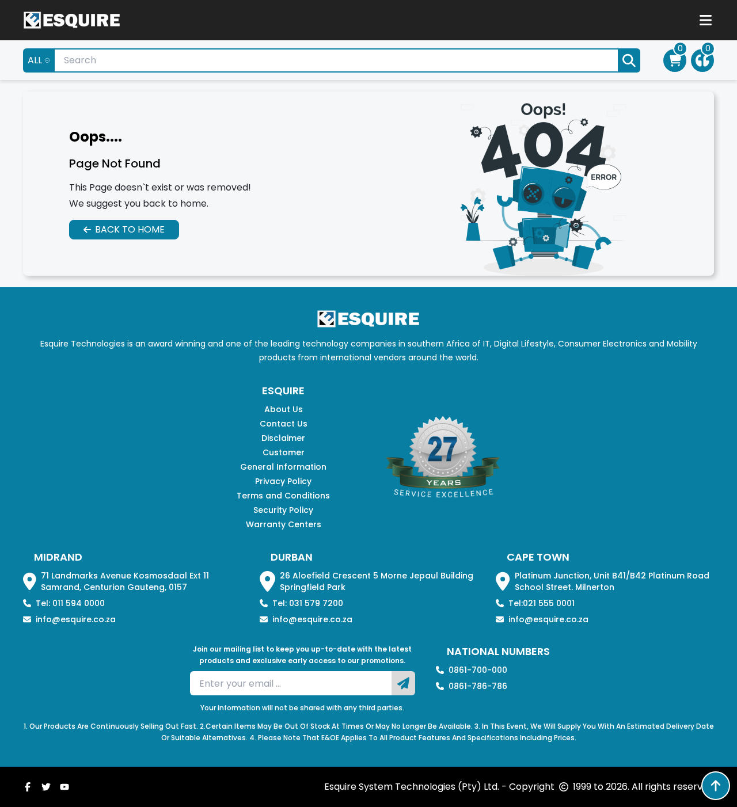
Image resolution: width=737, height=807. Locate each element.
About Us (283, 409)
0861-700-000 (478, 670)
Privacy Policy (283, 481)
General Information (283, 467)
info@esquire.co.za (76, 619)
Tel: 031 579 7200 (307, 603)
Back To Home (130, 229)
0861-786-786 (478, 686)
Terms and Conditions (283, 495)
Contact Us (283, 423)
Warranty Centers (283, 524)
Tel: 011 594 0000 (70, 603)
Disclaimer (283, 438)
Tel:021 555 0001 (541, 603)
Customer (284, 452)
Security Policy (283, 510)
